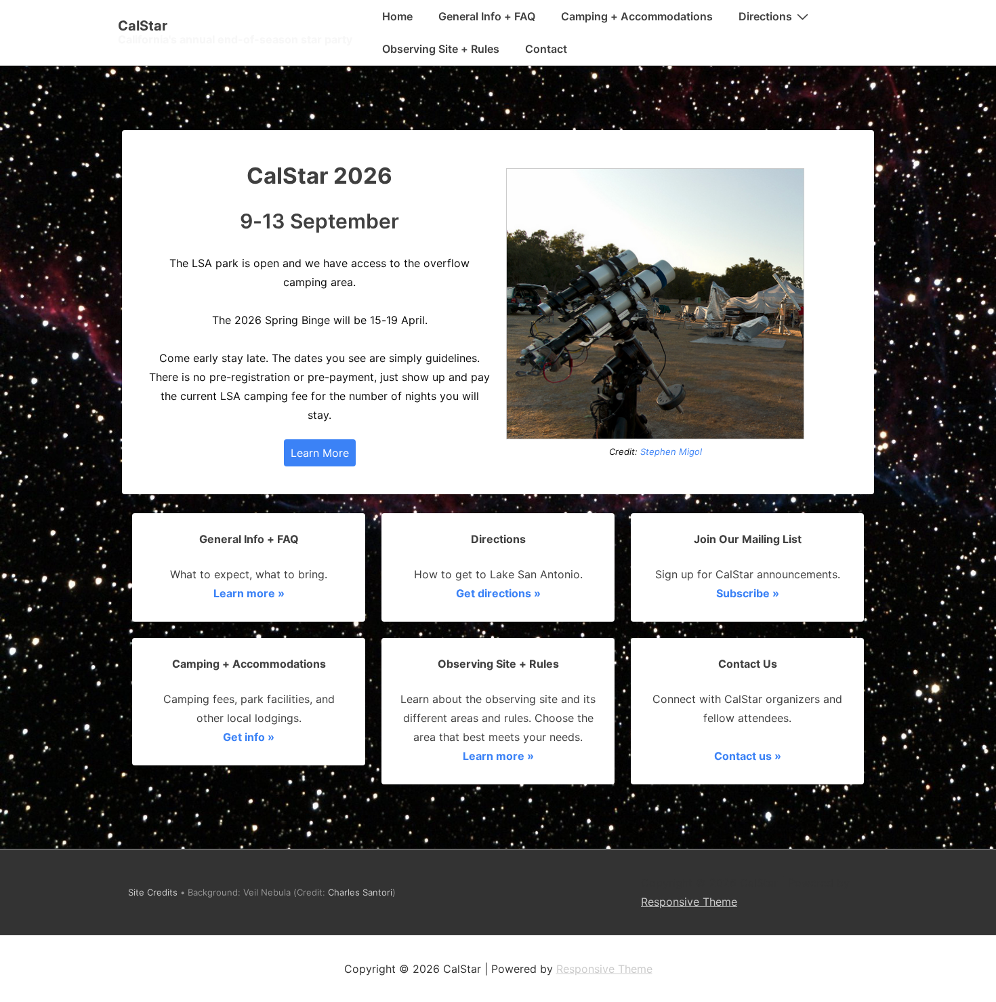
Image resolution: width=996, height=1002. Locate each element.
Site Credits (153, 892)
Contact (546, 49)
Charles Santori (360, 892)
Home (397, 16)
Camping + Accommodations (637, 16)
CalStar (142, 26)
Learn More (320, 453)
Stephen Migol (671, 451)
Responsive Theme (689, 901)
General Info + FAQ (486, 16)
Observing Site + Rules (440, 49)
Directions (765, 16)
